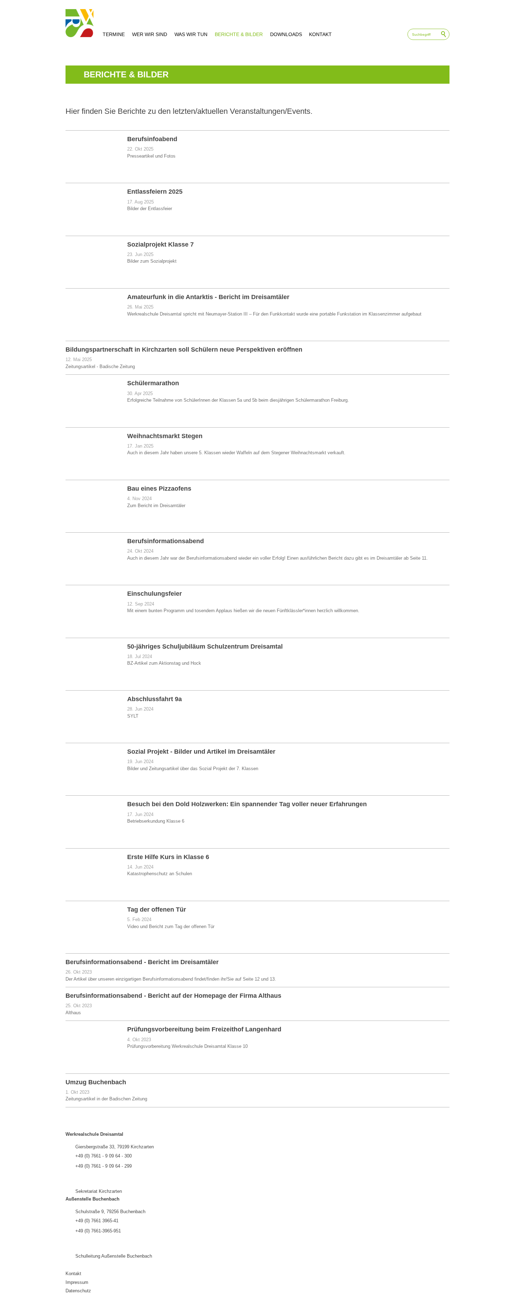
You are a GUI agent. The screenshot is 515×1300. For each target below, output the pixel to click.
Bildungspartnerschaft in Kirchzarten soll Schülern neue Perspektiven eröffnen (184, 349)
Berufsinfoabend (152, 139)
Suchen (443, 34)
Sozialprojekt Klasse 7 (160, 244)
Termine (114, 34)
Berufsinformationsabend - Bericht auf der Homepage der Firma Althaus (173, 995)
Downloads (286, 34)
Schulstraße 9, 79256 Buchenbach (110, 1211)
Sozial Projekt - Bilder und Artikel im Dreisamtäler (201, 751)
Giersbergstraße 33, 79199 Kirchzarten (114, 1146)
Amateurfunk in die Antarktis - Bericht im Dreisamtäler (208, 296)
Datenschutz (78, 1290)
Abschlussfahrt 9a (154, 699)
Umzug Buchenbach (96, 1082)
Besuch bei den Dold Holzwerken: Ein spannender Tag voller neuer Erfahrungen (247, 804)
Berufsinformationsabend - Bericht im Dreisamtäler (142, 962)
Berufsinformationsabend (165, 541)
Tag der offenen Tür (156, 909)
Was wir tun (190, 34)
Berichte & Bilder (239, 34)
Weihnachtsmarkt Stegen (164, 436)
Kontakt (320, 34)
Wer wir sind (149, 34)
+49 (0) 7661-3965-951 (98, 1230)
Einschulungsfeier (154, 593)
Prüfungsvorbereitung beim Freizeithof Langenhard (204, 1029)
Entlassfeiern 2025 (155, 191)
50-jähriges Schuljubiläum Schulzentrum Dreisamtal (205, 646)
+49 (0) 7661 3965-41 (96, 1220)
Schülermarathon (153, 383)
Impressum (77, 1282)
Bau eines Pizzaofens (159, 488)
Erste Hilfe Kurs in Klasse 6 (168, 856)
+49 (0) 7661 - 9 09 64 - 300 (103, 1156)
